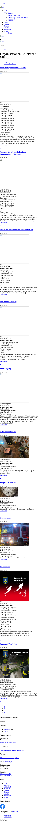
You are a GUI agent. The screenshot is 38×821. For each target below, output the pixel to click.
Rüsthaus (10, 14)
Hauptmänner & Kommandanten (18, 17)
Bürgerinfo (7, 29)
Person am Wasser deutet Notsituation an (16, 230)
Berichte (6, 28)
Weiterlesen (3, 145)
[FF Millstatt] (2, 7)
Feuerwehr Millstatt (10, 64)
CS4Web (15, 812)
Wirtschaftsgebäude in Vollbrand (13, 68)
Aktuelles (7, 729)
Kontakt (6, 31)
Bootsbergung (5, 368)
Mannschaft (11, 19)
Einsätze (6, 24)
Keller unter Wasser (8, 432)
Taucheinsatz (5, 567)
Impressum (7, 815)
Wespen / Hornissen (8, 482)
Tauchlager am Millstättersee (8, 742)
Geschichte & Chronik (15, 15)
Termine (6, 26)
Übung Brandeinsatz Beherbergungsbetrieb (12, 750)
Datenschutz (7, 817)
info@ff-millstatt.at (6, 775)
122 (4, 3)
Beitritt (10, 33)
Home (6, 10)
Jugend (6, 22)
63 (4, 712)
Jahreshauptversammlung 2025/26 (9, 758)
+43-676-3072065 (5, 774)
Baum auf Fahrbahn (8, 644)
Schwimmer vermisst (8, 302)
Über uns (7, 12)
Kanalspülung (5, 518)
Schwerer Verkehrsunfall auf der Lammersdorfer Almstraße (13, 153)
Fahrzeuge (11, 21)
